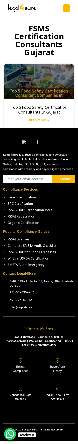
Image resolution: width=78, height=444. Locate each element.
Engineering (53, 340)
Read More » (39, 120)
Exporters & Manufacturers (39, 344)
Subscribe (63, 179)
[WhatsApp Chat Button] (10, 434)
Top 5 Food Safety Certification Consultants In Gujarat (39, 110)
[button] (66, 8)
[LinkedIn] (39, 416)
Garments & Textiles (51, 336)
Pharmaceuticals (15, 340)
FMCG (67, 340)
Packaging (36, 340)
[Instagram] (30, 416)
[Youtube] (48, 416)
